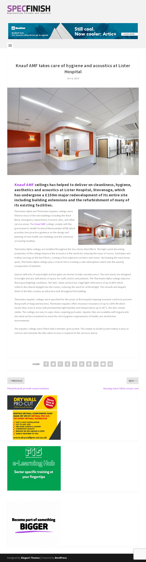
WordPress (61, 557)
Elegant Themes (30, 557)
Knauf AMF (24, 184)
